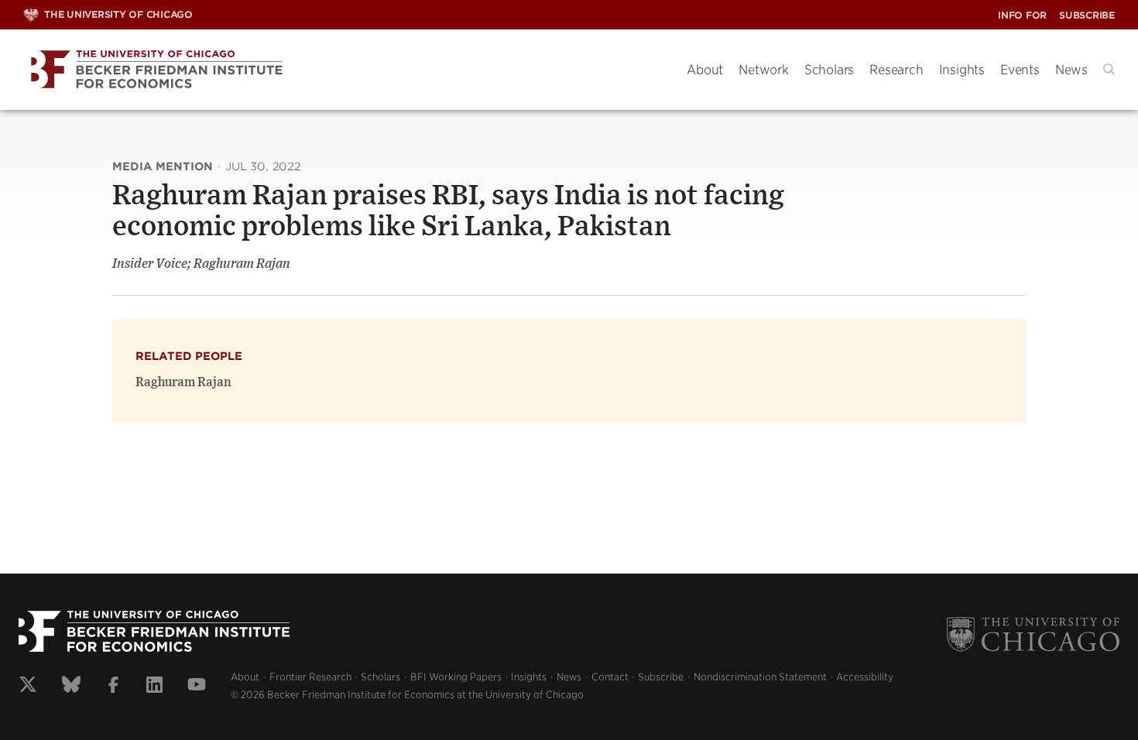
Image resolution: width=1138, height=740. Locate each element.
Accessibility (864, 677)
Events (1020, 69)
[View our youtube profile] (196, 686)
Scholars (829, 69)
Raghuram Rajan (183, 382)
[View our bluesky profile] (71, 686)
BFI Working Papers (456, 677)
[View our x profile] (28, 686)
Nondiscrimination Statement (760, 677)
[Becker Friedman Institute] (343, 70)
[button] (1109, 69)
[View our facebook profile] (113, 686)
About (705, 69)
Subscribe (1087, 15)
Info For (1022, 15)
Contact (610, 677)
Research (896, 69)
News (1071, 69)
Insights (962, 69)
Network (764, 69)
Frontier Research (310, 677)
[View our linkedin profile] (154, 686)
